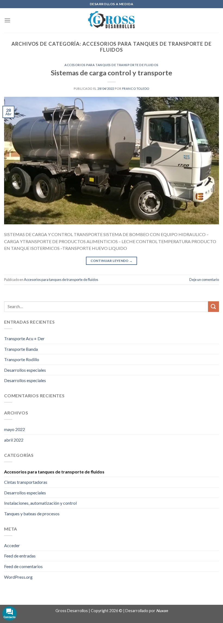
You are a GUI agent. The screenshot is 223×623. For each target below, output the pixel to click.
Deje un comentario (204, 279)
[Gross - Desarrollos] (111, 20)
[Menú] (7, 20)
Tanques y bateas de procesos (32, 513)
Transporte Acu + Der (24, 338)
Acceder (12, 545)
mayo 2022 (14, 429)
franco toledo (135, 88)
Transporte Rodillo (21, 359)
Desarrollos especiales (25, 370)
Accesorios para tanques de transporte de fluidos (111, 65)
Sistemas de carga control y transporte (111, 73)
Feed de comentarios (23, 566)
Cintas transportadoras (25, 482)
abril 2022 (13, 439)
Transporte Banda (21, 349)
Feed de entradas (20, 555)
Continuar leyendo (112, 261)
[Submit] (213, 306)
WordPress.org (18, 576)
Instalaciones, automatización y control (40, 503)
